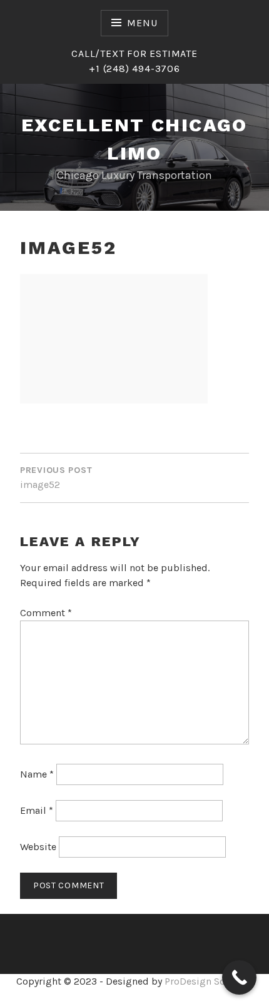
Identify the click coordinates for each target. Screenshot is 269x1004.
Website (38, 847)
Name (37, 774)
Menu (142, 23)
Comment (46, 613)
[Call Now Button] (239, 977)
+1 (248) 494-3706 (134, 68)
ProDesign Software (209, 981)
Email (36, 810)
